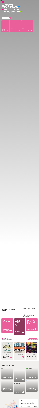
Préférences (28, 406)
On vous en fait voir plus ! (32, 339)
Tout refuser (22, 406)
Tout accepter (35, 406)
